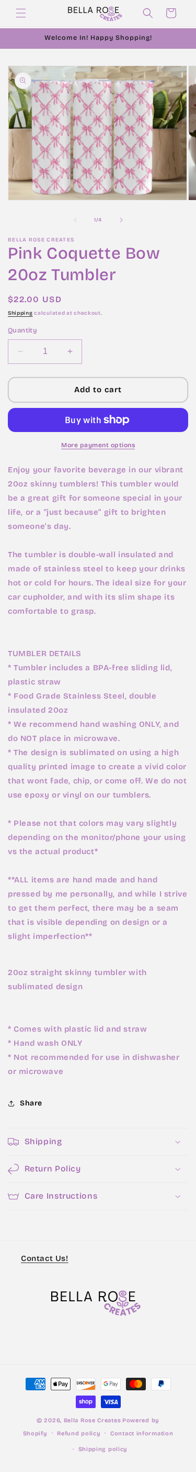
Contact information (141, 1433)
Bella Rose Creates (92, 1420)
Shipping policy (103, 1449)
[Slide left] (75, 219)
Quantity (22, 330)
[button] (20, 13)
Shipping (20, 313)
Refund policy (78, 1433)
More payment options (98, 445)
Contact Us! (44, 1258)
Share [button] (31, 1103)
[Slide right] (121, 219)
